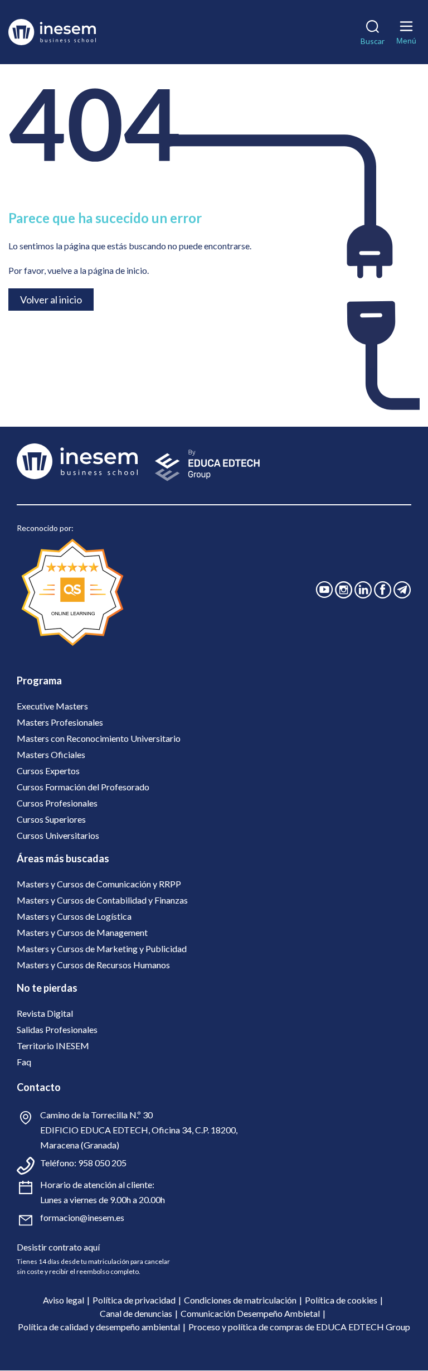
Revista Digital (45, 1013)
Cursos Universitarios (58, 835)
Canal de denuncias (136, 1313)
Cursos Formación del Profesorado (83, 786)
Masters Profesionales (60, 722)
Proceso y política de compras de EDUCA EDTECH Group (299, 1326)
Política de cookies (341, 1300)
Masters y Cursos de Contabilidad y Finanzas (102, 900)
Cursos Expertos (48, 770)
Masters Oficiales (51, 754)
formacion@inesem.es (82, 1217)
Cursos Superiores (51, 819)
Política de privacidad (134, 1300)
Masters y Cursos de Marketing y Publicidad (102, 948)
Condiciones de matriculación (240, 1300)
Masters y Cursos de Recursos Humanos (93, 964)
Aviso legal (63, 1300)
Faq (24, 1061)
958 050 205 (102, 1162)
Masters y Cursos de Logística (74, 916)
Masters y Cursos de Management (82, 932)
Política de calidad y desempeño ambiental (99, 1326)
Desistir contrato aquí (58, 1247)
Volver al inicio (51, 299)
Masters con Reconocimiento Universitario (99, 738)
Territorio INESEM (53, 1045)
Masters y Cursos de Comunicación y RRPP (99, 883)
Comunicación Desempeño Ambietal (250, 1313)
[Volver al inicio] (68, 32)
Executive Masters (52, 706)
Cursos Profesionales (57, 803)
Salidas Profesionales (57, 1029)
